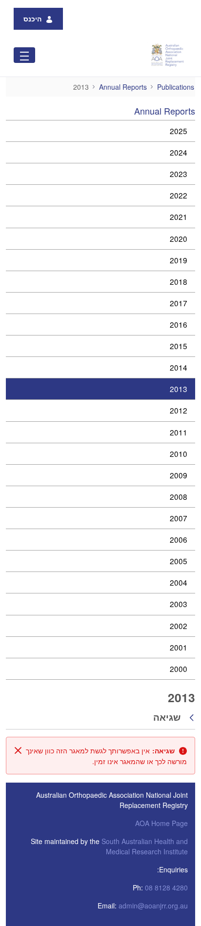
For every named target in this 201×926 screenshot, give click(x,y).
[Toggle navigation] (24, 54)
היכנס (32, 18)
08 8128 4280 (166, 887)
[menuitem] (100, 130)
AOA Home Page (161, 823)
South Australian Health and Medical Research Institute (144, 846)
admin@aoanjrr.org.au (153, 905)
